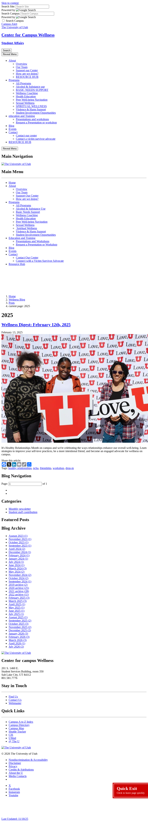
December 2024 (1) (20, 552)
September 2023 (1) (20, 545)
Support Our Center (27, 195)
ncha (35, 468)
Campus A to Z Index (21, 721)
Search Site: (8, 6)
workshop (58, 468)
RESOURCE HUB (27, 76)
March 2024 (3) (18, 568)
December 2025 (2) (20, 630)
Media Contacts (18, 776)
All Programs (23, 83)
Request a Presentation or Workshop (36, 244)
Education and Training (22, 238)
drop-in (70, 468)
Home (12, 182)
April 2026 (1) (17, 643)
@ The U (14, 741)
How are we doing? (27, 73)
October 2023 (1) (18, 542)
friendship (45, 468)
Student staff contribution (23, 512)
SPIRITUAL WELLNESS (31, 106)
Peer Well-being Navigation (31, 99)
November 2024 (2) (20, 574)
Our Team (21, 67)
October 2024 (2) (18, 578)
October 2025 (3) (18, 623)
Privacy (13, 766)
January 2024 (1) (18, 558)
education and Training (22, 116)
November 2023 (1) (20, 539)
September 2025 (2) (20, 620)
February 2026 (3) (19, 636)
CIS (11, 734)
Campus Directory (19, 725)
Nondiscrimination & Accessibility (28, 759)
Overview (21, 63)
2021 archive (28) (19, 591)
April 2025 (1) (17, 604)
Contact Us (15, 699)
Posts (12, 302)
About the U (16, 772)
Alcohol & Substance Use (30, 208)
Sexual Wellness (25, 102)
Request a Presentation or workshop (36, 122)
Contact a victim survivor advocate (35, 138)
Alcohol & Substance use (30, 86)
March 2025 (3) (18, 601)
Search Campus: (10, 13)
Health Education (26, 96)
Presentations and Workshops (32, 241)
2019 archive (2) (18, 584)
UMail (12, 738)
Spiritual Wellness (26, 228)
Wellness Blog (17, 299)
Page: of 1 (24, 483)
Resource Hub (17, 264)
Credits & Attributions (21, 769)
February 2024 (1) (19, 555)
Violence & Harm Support (31, 109)
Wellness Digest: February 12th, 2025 (36, 324)
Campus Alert (9, 24)
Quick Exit (131, 790)
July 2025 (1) (16, 614)
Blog (11, 125)
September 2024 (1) (20, 581)
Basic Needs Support (28, 211)
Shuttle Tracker (17, 731)
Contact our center (26, 135)
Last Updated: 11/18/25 (14, 818)
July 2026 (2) (16, 646)
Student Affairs (12, 43)
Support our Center (27, 70)
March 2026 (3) (18, 640)
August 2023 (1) (18, 535)
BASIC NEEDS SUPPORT (32, 89)
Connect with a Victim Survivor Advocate (40, 260)
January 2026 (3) (18, 633)
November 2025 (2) (20, 627)
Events (12, 129)
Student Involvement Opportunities (36, 112)
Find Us (13, 696)
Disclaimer (15, 763)
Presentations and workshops (32, 119)
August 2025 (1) (18, 617)
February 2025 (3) (19, 597)
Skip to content (10, 3)
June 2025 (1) (16, 610)
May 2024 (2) (16, 571)
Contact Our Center (27, 257)
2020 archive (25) (19, 588)
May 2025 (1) (16, 607)
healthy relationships (20, 468)
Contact (13, 132)
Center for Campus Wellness (28, 35)
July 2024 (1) (16, 561)
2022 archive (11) (19, 594)
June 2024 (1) (16, 565)
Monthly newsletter (20, 508)
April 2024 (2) (17, 548)
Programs (14, 80)
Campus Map (16, 728)
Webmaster (15, 703)
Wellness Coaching (27, 93)
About (12, 60)
